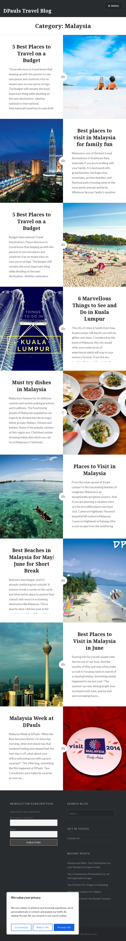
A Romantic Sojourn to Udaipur (84, 891)
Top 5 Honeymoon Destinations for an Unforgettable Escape (88, 876)
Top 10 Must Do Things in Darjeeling (87, 884)
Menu (115, 5)
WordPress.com (88, 934)
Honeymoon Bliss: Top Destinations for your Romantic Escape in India (89, 865)
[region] (43, 913)
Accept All (64, 927)
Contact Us (73, 838)
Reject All (43, 927)
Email (12, 829)
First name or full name (21, 817)
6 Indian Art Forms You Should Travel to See (89, 900)
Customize (21, 927)
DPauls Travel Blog (27, 10)
